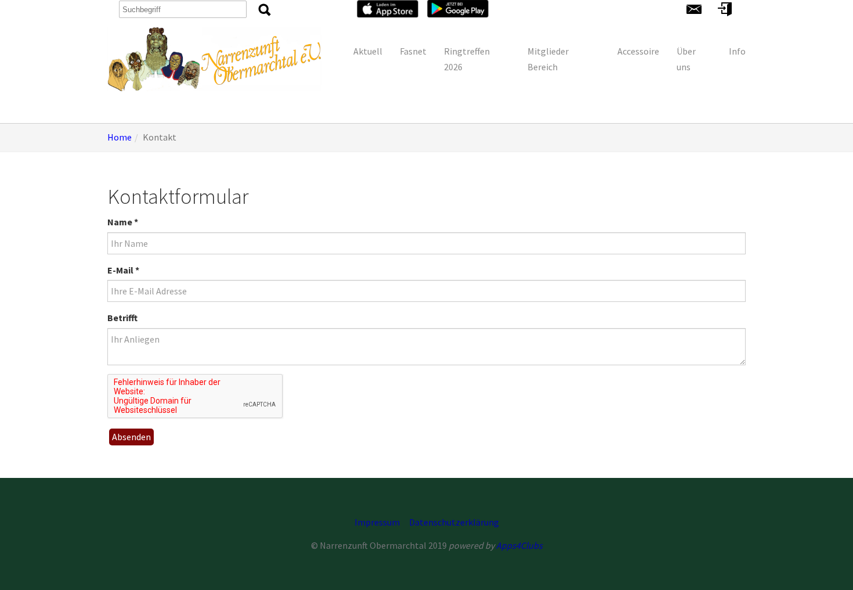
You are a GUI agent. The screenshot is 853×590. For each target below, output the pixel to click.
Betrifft (122, 317)
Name (122, 222)
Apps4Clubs (519, 545)
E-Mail (123, 270)
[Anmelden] (724, 8)
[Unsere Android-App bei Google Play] (458, 7)
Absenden (131, 436)
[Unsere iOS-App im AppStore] (387, 7)
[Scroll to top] (827, 564)
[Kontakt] (694, 8)
